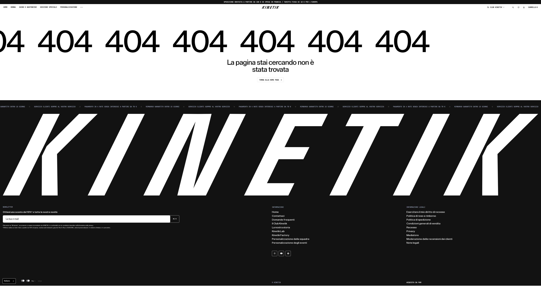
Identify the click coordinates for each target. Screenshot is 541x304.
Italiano (7, 281)
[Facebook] (288, 253)
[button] (496, 7)
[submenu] (81, 7)
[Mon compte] (524, 7)
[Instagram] (274, 253)
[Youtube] (281, 253)
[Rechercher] (513, 7)
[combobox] (9, 281)
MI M (174, 219)
